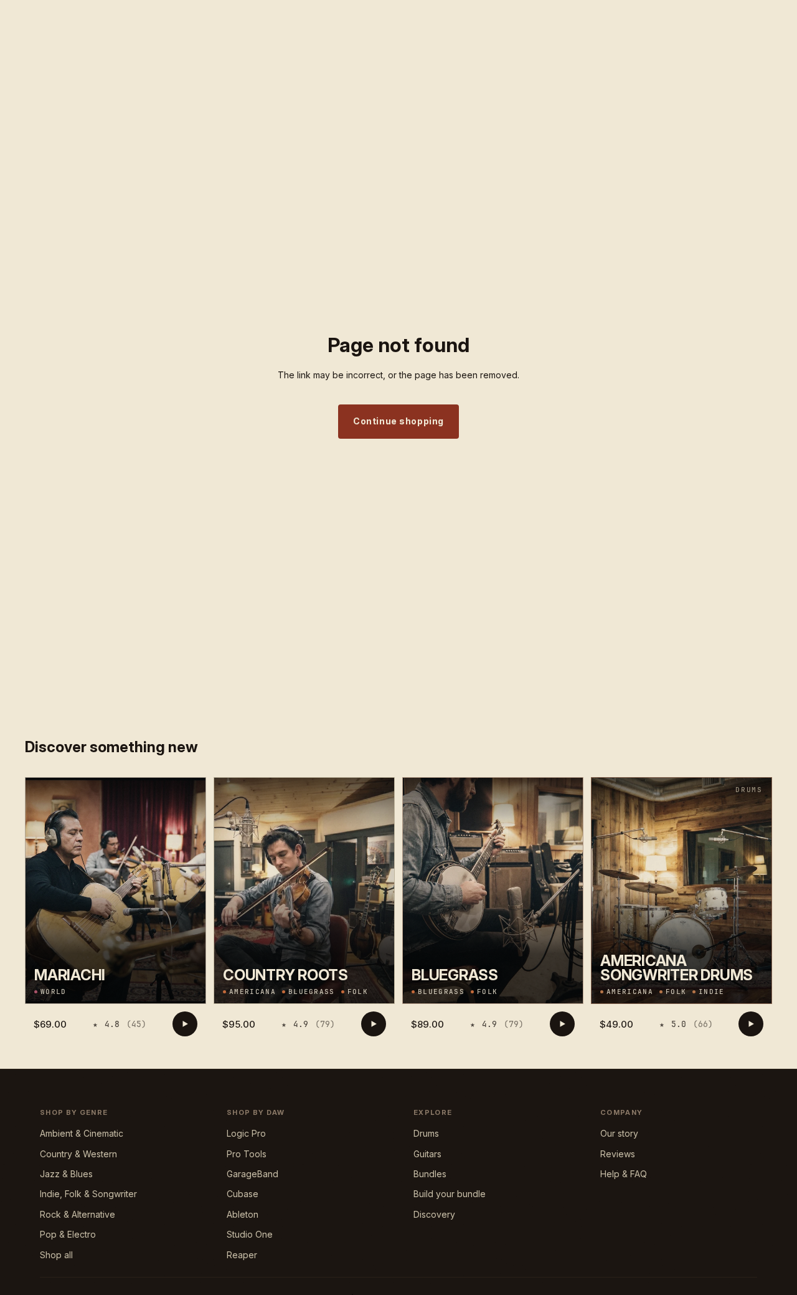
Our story (619, 1133)
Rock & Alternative (77, 1214)
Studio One (250, 1234)
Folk (357, 992)
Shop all (56, 1255)
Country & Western (78, 1154)
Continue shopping (398, 421)
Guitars (427, 1154)
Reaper (242, 1255)
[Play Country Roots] (373, 1023)
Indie (712, 992)
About (28, 10)
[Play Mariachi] (184, 1023)
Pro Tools (246, 1154)
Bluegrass (311, 992)
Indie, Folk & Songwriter (88, 1193)
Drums (426, 1133)
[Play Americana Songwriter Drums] (750, 1023)
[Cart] (763, 41)
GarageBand (252, 1173)
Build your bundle (449, 1193)
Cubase (242, 1193)
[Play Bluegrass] (562, 1023)
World (53, 992)
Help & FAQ (623, 1173)
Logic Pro (246, 1133)
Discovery (434, 1214)
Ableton (242, 1214)
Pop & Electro (68, 1234)
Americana (252, 992)
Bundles (429, 1173)
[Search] (710, 41)
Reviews (65, 10)
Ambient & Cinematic (81, 1133)
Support (106, 10)
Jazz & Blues (66, 1173)
